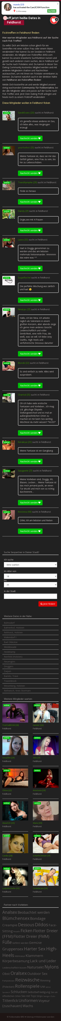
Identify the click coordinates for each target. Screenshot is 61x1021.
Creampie (9, 925)
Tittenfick (10, 1000)
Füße (7, 942)
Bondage (38, 918)
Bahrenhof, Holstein (14, 627)
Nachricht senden (29, 138)
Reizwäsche (27, 980)
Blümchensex (16, 918)
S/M (42, 986)
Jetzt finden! (49, 603)
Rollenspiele (27, 986)
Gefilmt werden (20, 942)
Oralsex (18, 973)
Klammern (34, 955)
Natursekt (35, 967)
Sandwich (6, 992)
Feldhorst (49, 113)
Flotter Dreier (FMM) (31, 936)
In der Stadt (10, 591)
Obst (6, 973)
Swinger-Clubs (49, 996)
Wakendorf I (10, 637)
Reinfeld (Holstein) (13, 656)
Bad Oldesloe (11, 642)
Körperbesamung (15, 961)
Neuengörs (9, 661)
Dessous (26, 925)
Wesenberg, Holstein (14, 685)
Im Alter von (10, 571)
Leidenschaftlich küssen (14, 967)
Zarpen (7, 671)
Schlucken (19, 991)
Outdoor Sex (37, 973)
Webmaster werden (45, 1017)
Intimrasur (20, 956)
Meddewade (10, 646)
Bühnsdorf (9, 622)
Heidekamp (9, 651)
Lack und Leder (43, 960)
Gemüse (35, 942)
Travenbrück (10, 680)
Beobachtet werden (34, 912)
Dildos (41, 924)
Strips (40, 996)
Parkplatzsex (8, 980)
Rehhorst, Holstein (13, 632)
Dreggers (8, 666)
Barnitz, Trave (11, 676)
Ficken (26, 930)
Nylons (51, 967)
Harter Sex (35, 949)
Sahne (48, 987)
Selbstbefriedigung (39, 992)
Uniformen (28, 1000)
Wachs (28, 1005)
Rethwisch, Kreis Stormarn (17, 690)
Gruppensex (12, 948)
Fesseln (16, 931)
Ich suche (8, 559)
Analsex (9, 912)
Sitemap (30, 1017)
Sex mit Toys (28, 996)
